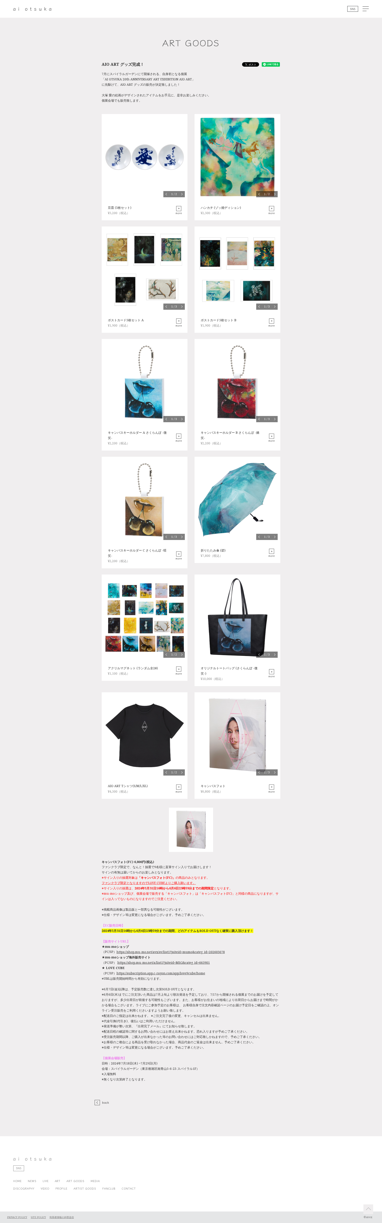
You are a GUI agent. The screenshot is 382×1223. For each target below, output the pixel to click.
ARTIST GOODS (85, 1188)
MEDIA (95, 1181)
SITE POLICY (38, 1217)
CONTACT (129, 1188)
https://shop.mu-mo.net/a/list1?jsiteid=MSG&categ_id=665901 (163, 962)
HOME (17, 1181)
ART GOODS (75, 1181)
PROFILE (61, 1188)
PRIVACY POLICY (17, 1217)
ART (58, 1181)
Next (182, 194)
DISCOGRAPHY (23, 1188)
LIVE (46, 1181)
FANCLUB (109, 1188)
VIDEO (45, 1188)
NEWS (32, 1181)
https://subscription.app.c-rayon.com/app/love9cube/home (161, 973)
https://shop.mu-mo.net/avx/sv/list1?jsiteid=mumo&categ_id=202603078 (171, 952)
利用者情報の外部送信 (62, 1217)
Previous (166, 194)
